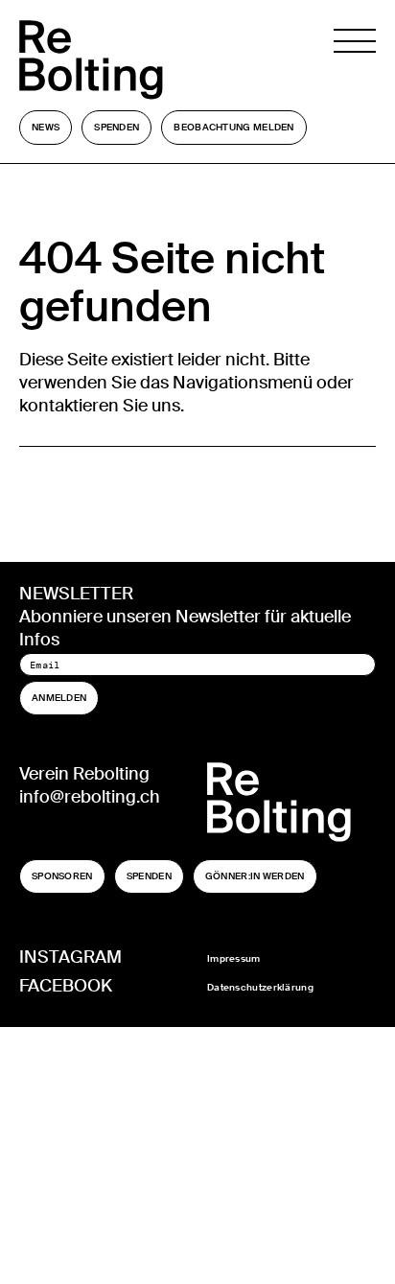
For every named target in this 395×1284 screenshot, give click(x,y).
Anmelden (59, 697)
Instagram (70, 957)
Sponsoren (62, 876)
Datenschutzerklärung (260, 987)
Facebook (65, 985)
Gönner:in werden (255, 876)
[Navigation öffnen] (355, 60)
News (45, 127)
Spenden (116, 127)
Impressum (234, 958)
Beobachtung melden (233, 127)
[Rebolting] (134, 60)
